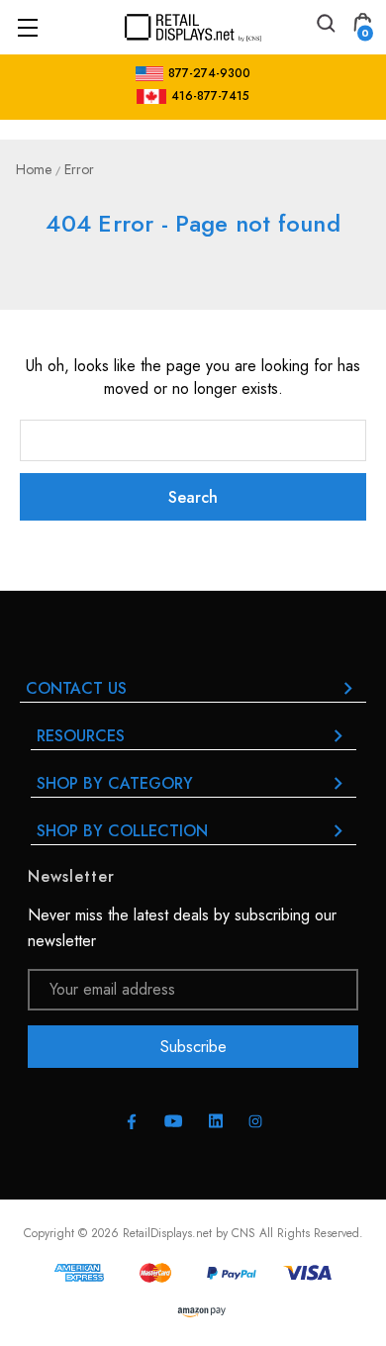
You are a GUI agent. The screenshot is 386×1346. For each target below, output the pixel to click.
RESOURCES (81, 735)
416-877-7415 (210, 96)
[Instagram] (255, 1121)
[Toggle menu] (27, 27)
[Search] (324, 26)
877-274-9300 (209, 73)
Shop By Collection (122, 830)
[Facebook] (132, 1121)
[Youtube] (173, 1120)
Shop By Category (115, 783)
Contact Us (76, 688)
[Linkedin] (216, 1121)
